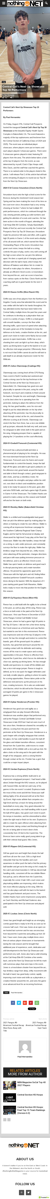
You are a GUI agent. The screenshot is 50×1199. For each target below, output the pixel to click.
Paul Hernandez (9, 95)
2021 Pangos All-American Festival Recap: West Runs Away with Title (13, 1026)
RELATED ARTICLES (25, 1070)
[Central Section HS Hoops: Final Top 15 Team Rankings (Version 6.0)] (9, 1110)
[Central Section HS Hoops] (9, 1097)
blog (4, 82)
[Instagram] (21, 1192)
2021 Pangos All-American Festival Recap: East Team (36, 1025)
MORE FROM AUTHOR (25, 1074)
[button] (46, 3)
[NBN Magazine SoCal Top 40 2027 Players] (9, 1085)
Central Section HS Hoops (30, 1094)
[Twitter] (28, 1192)
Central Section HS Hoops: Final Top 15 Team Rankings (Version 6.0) (31, 1110)
